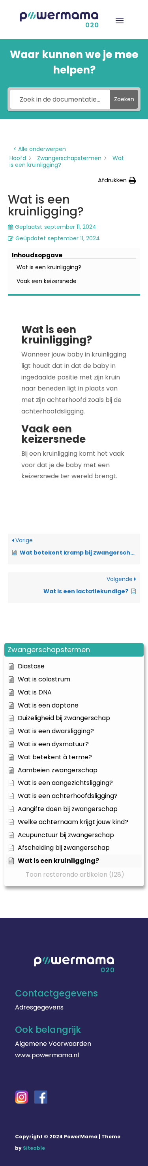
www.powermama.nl (47, 1055)
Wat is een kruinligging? (49, 267)
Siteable (34, 1148)
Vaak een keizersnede (47, 281)
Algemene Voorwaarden (53, 1043)
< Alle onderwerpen (39, 149)
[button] (74, 650)
